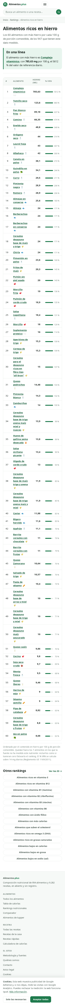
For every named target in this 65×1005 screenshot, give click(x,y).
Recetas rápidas (11, 938)
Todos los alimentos (13, 898)
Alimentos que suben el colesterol (32, 827)
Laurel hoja (19, 143)
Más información (18, 991)
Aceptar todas (40, 999)
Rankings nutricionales (15, 908)
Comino (17, 119)
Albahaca (18, 153)
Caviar (16, 513)
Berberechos (20, 213)
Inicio (5, 20)
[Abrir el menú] (45, 4)
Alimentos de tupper (13, 917)
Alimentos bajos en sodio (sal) (32, 858)
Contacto (7, 964)
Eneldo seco (19, 125)
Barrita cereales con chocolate (20, 538)
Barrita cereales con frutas (20, 551)
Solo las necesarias (16, 999)
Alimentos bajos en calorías (32, 846)
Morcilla (18, 324)
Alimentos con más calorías (32, 821)
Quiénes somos (11, 960)
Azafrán (17, 528)
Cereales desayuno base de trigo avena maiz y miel (20, 500)
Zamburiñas (20, 403)
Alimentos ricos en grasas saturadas (32, 839)
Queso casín (20, 646)
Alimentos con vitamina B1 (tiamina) (32, 789)
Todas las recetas (12, 929)
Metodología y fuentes (14, 955)
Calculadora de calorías (15, 943)
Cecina (17, 656)
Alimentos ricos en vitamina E (32, 777)
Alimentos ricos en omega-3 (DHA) (32, 833)
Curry (16, 177)
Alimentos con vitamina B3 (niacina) (32, 802)
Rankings (14, 20)
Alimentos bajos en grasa (32, 852)
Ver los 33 (54, 771)
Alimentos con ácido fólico (32, 814)
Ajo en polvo (20, 733)
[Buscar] (58, 11)
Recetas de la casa (12, 934)
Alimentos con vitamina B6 (32, 808)
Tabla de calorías (11, 903)
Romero (17, 192)
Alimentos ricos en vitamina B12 (33, 783)
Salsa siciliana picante (18, 452)
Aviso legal (8, 969)
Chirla (16, 252)
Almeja (17, 208)
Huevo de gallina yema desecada (20, 439)
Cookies (7, 974)
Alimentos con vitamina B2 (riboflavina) (32, 796)
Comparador (9, 912)
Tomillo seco (20, 100)
